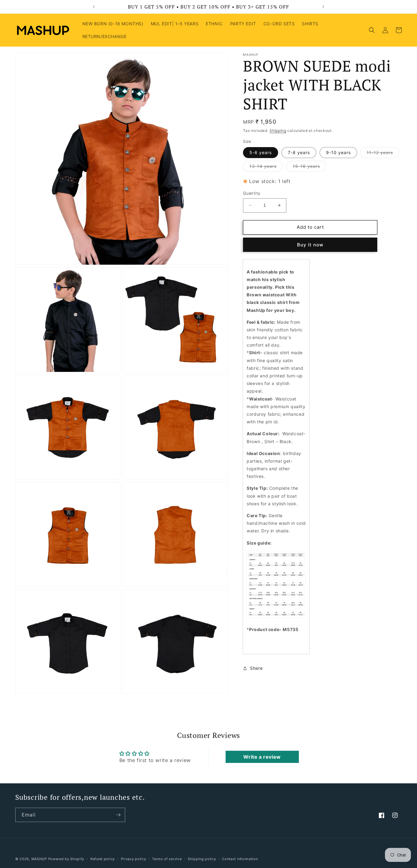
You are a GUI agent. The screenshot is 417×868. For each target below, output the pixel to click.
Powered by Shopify (66, 859)
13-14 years (266, 167)
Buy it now (310, 245)
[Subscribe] (118, 815)
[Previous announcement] (93, 6)
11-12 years (383, 154)
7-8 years (299, 152)
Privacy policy (133, 859)
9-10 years (338, 152)
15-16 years (309, 167)
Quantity (251, 193)
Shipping (278, 130)
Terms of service (167, 859)
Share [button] (256, 668)
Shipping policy (202, 859)
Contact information (240, 859)
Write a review (262, 757)
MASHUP (39, 859)
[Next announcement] (323, 6)
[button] (372, 30)
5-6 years (260, 152)
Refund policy (102, 859)
